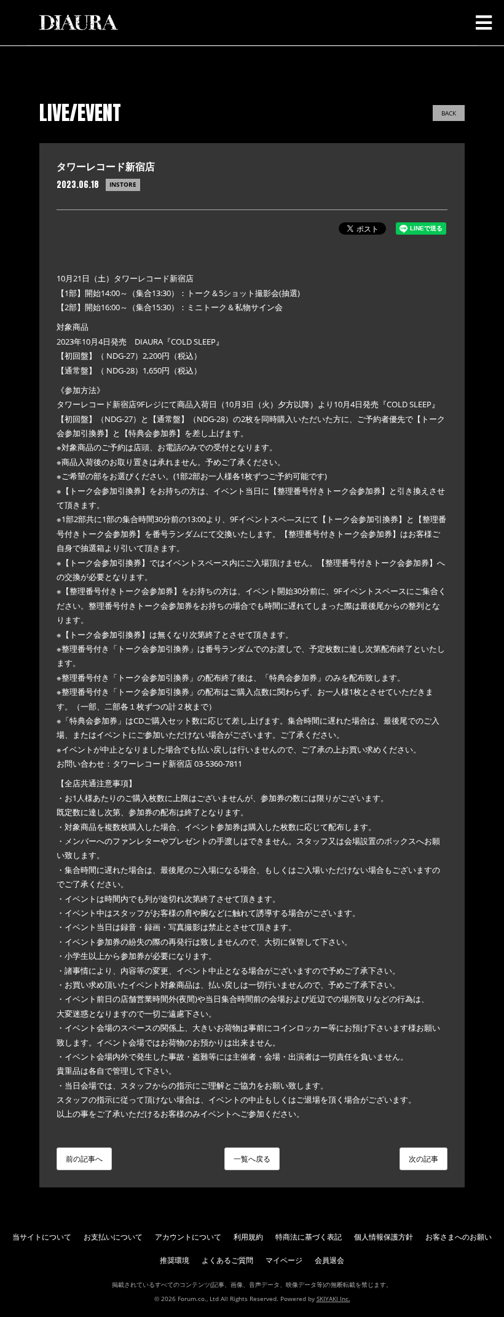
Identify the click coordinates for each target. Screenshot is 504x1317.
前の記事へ (84, 1159)
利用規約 (248, 1237)
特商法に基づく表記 (308, 1237)
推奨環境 (174, 1260)
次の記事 (423, 1159)
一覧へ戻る (252, 1159)
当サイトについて (41, 1237)
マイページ (284, 1260)
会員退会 (329, 1260)
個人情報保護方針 (383, 1237)
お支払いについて (113, 1237)
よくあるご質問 (227, 1260)
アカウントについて (188, 1237)
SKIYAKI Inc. (333, 1298)
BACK (448, 113)
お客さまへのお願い (458, 1237)
